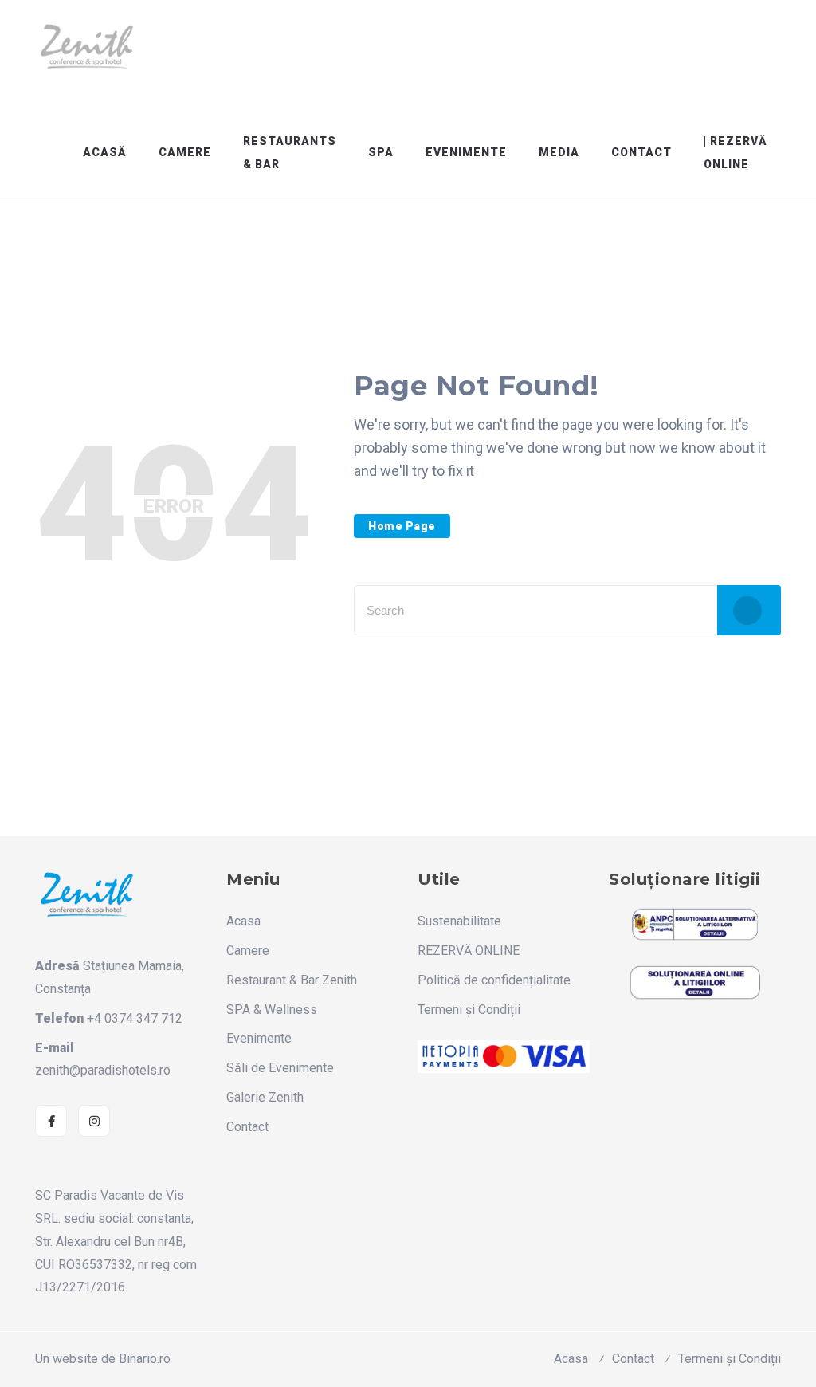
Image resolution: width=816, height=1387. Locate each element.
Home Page (402, 526)
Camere (185, 152)
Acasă (105, 152)
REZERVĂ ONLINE (469, 950)
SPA (381, 152)
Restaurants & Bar (289, 153)
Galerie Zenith (265, 1097)
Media (559, 152)
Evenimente (466, 152)
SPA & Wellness (271, 1009)
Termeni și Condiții (469, 1009)
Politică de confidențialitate (494, 980)
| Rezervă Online (735, 153)
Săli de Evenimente (280, 1067)
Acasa (243, 921)
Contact (641, 152)
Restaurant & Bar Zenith (291, 980)
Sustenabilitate (459, 921)
